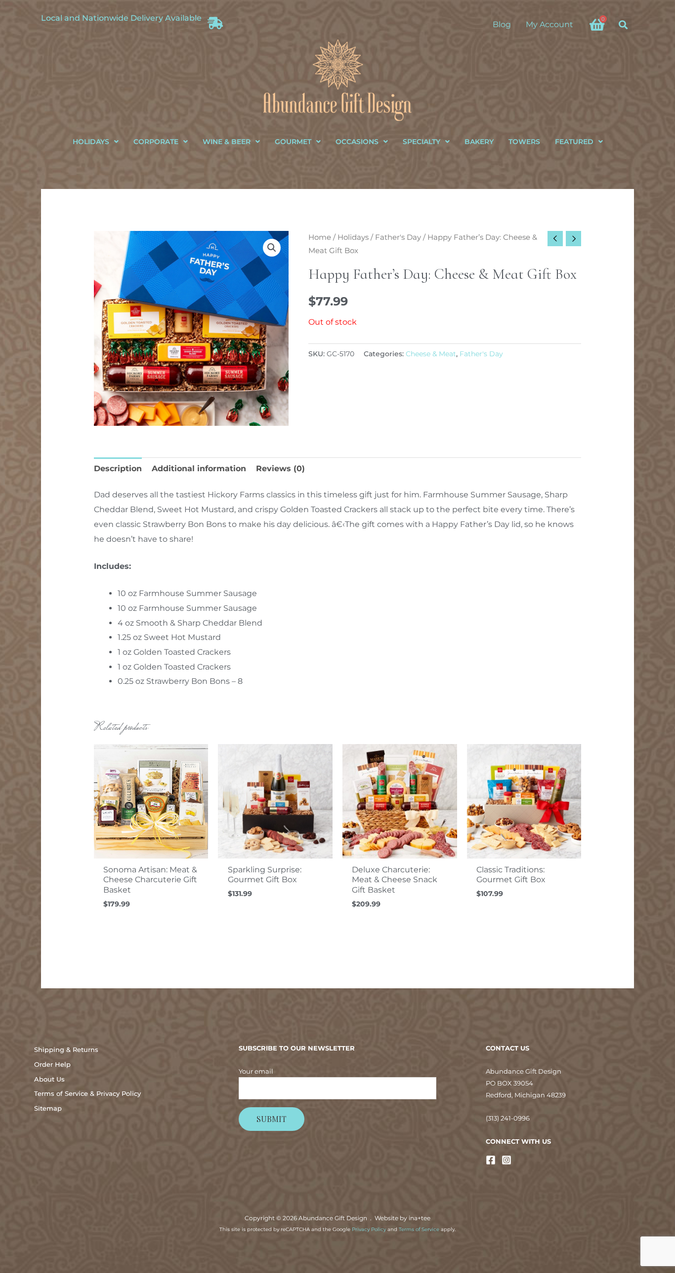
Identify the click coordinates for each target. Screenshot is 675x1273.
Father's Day (398, 237)
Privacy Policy (369, 1229)
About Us (49, 1079)
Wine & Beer (227, 141)
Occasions (357, 141)
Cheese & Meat (431, 353)
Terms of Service (419, 1229)
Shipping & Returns (66, 1049)
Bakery (479, 141)
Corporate (155, 141)
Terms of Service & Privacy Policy (87, 1093)
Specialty (421, 141)
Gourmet (293, 141)
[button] (623, 24)
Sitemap (48, 1108)
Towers (524, 141)
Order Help (52, 1064)
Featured (574, 141)
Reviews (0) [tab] (280, 468)
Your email (256, 1071)
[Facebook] (491, 1160)
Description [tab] (118, 468)
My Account (549, 24)
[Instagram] (506, 1160)
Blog (502, 24)
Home (319, 237)
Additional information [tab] (199, 468)
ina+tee (419, 1218)
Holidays (91, 141)
